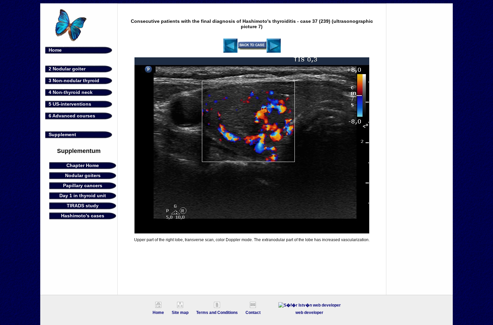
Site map (180, 312)
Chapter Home (82, 165)
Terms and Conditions (217, 312)
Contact (253, 312)
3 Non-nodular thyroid (74, 80)
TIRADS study (83, 205)
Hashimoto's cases (82, 215)
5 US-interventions (70, 104)
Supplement (62, 134)
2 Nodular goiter (67, 68)
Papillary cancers (82, 185)
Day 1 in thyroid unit (82, 195)
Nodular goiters (83, 175)
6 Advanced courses (72, 115)
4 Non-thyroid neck (71, 92)
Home (55, 50)
